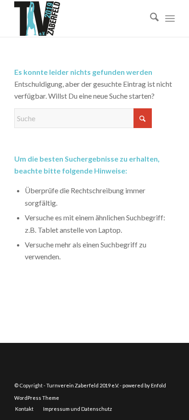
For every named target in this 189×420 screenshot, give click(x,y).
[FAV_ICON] (78, 18)
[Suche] (150, 18)
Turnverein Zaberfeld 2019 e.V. (82, 385)
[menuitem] (150, 18)
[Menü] (170, 18)
